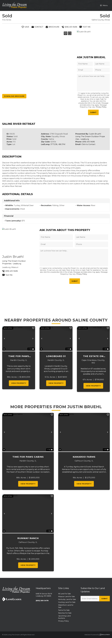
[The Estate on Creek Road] (93, 338)
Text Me (8, 275)
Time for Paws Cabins (18, 356)
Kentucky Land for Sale (67, 599)
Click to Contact (88, 144)
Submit (93, 112)
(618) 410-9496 (88, 142)
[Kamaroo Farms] (84, 432)
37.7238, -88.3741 (57, 144)
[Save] (65, 33)
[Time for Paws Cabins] (18, 338)
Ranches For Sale (64, 613)
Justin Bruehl (95, 134)
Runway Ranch (28, 538)
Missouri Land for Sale (66, 597)
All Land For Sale (64, 594)
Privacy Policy (101, 107)
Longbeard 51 (56, 356)
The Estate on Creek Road (93, 356)
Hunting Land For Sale (66, 602)
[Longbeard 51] (55, 338)
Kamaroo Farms (84, 457)
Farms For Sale (64, 610)
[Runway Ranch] (28, 513)
